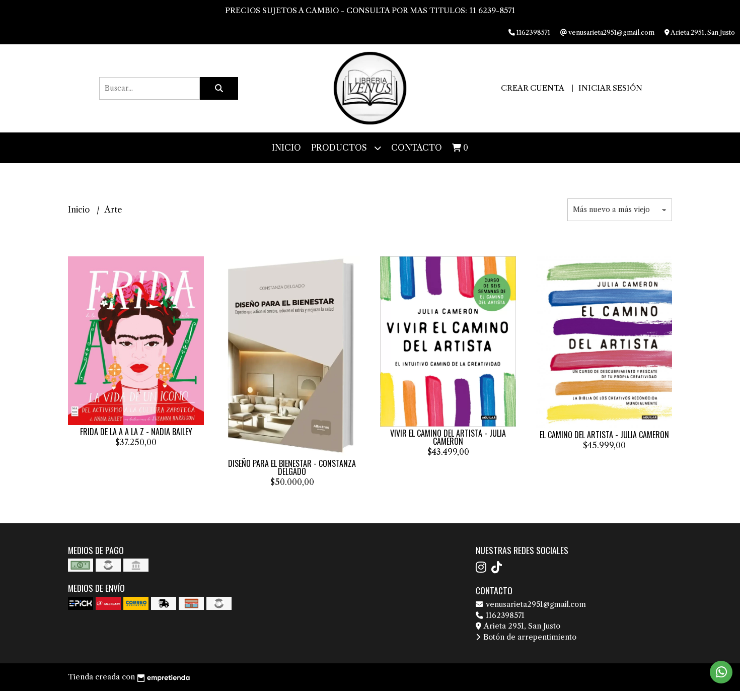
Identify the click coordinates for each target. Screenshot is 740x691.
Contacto (416, 148)
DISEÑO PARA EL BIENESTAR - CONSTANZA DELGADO (292, 467)
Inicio (286, 148)
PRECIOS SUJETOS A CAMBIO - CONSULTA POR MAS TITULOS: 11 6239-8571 (370, 10)
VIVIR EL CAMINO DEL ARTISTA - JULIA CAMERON (448, 437)
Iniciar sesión (610, 88)
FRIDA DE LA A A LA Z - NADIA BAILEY (136, 432)
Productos (340, 148)
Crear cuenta (532, 88)
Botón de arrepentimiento (528, 637)
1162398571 (504, 615)
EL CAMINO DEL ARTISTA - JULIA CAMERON (604, 435)
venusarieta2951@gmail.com (535, 604)
